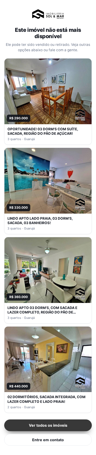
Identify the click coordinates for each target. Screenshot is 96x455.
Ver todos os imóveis (48, 425)
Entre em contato (48, 439)
